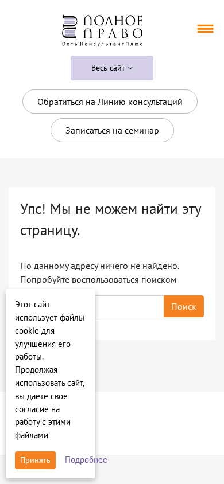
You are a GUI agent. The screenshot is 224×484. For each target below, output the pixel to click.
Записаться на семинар (112, 130)
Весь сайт (109, 68)
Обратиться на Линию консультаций (110, 101)
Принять (35, 460)
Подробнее (86, 459)
